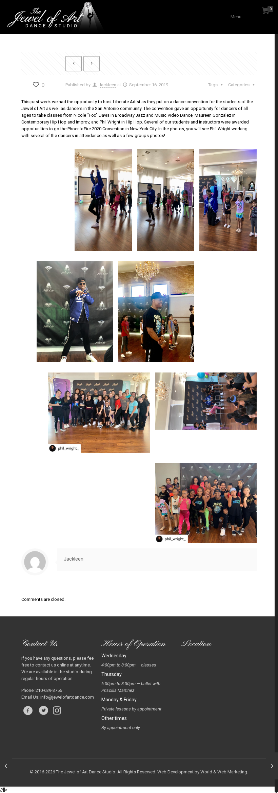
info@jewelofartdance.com (67, 697)
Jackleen (107, 84)
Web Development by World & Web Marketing (202, 771)
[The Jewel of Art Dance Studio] (57, 17)
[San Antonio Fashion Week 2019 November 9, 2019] (272, 765)
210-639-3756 (49, 690)
